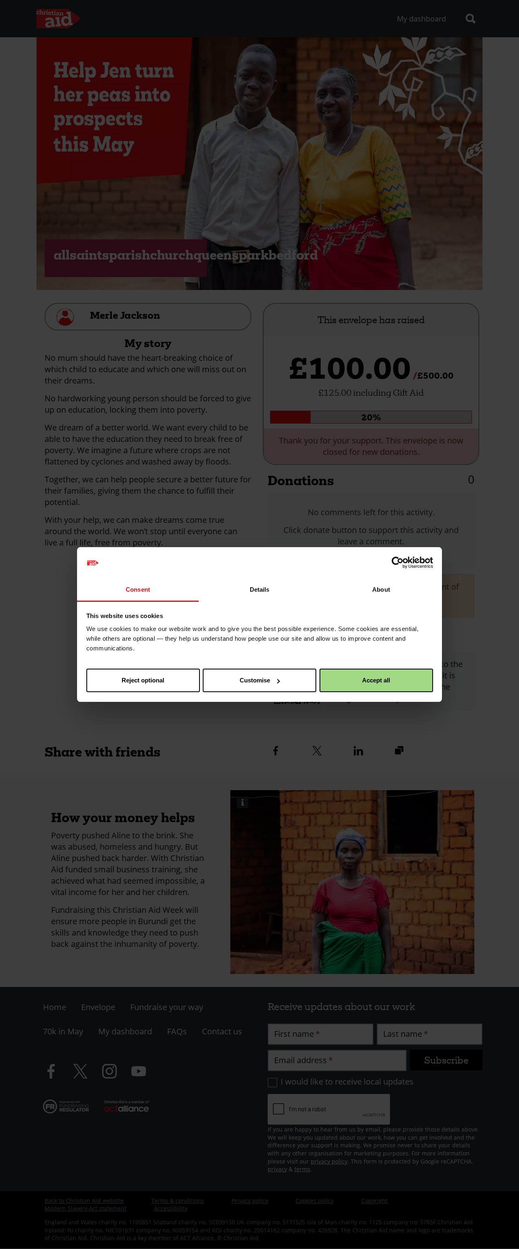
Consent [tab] (138, 589)
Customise (255, 680)
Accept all (376, 680)
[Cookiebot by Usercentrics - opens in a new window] (397, 563)
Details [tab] (260, 589)
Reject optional (143, 680)
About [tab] (381, 589)
